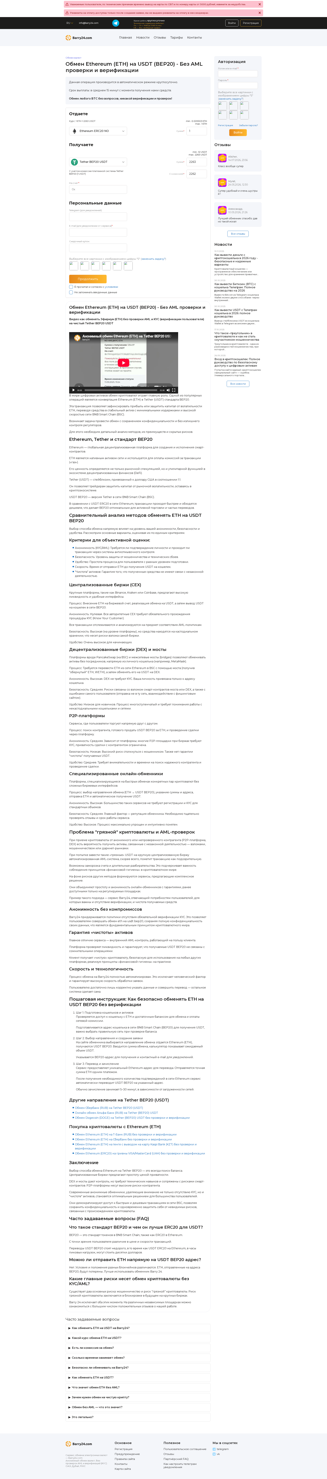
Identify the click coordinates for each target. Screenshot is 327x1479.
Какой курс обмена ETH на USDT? (96, 1338)
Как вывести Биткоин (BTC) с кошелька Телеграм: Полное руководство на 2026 (235, 287)
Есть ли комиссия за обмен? (93, 1347)
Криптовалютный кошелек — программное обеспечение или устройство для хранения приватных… (236, 271)
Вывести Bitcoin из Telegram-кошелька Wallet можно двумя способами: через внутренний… (236, 297)
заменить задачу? (153, 258)
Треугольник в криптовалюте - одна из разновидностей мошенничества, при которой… (236, 347)
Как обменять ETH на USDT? (93, 1377)
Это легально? (83, 1417)
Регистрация (225, 125)
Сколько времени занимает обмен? (98, 1357)
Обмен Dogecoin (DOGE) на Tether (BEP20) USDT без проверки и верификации (132, 1117)
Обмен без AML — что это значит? (97, 1407)
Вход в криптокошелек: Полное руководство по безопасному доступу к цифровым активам (237, 362)
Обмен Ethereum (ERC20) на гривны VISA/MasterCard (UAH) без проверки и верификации (140, 1153)
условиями (111, 286)
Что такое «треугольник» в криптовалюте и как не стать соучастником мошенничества (236, 336)
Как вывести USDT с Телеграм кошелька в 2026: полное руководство (235, 313)
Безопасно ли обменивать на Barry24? (100, 1367)
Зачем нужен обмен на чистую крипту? (100, 1397)
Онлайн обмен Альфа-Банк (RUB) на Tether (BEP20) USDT (116, 1112)
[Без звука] (168, 390)
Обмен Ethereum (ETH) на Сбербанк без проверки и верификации (123, 1139)
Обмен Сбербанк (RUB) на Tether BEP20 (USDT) (109, 1108)
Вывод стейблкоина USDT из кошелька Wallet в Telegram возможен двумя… (236, 322)
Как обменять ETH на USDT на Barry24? (101, 1328)
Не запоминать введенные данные (95, 292)
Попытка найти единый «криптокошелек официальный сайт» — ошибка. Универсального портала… (237, 372)
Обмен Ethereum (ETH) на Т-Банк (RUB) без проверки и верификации (126, 1134)
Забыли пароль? (248, 125)
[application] (123, 363)
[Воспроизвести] (73, 390)
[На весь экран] (173, 390)
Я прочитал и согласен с (96, 286)
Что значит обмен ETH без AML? (96, 1387)
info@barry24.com (88, 23)
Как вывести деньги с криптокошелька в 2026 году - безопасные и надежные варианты (236, 259)
